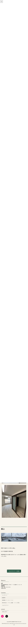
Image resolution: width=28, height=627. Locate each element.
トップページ (4, 595)
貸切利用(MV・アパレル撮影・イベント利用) (10, 602)
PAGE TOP (26, 606)
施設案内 (3, 597)
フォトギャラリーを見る (14, 571)
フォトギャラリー (5, 605)
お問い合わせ (4, 611)
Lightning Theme (14, 623)
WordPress (8, 623)
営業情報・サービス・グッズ (7, 600)
